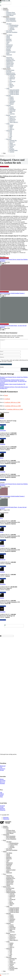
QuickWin (2, 471)
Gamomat (11, 151)
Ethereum (11, 85)
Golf (7, 43)
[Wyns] (2, 517)
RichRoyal (2, 559)
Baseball (8, 49)
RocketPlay (3, 584)
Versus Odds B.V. (13, 122)
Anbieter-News (10, 59)
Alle (1, 792)
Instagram (2, 808)
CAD (10, 136)
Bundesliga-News (10, 60)
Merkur (2, 779)
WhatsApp (2, 810)
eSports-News (9, 66)
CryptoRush (7, 399)
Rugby (8, 53)
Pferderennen (9, 44)
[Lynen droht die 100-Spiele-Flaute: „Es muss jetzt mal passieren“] (14, 310)
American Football (10, 52)
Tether (10, 87)
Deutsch (11, 97)
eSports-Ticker (9, 64)
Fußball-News (9, 61)
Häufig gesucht (7, 68)
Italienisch (11, 102)
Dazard (6, 395)
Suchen (2, 367)
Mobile (11, 126)
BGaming (11, 149)
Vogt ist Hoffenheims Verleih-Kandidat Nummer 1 (12, 293)
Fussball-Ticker (10, 63)
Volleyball (8, 47)
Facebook (2, 805)
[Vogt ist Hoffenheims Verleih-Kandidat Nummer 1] (14, 277)
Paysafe (2, 770)
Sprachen (8, 95)
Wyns (1, 518)
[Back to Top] (0, 975)
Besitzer (8, 115)
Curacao (11, 106)
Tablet (10, 127)
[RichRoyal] (2, 558)
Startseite (5, 8)
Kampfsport (9, 46)
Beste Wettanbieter (10, 18)
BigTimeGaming (13, 150)
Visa (10, 80)
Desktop (11, 125)
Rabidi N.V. (12, 120)
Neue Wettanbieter (10, 19)
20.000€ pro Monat (14, 94)
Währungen (9, 130)
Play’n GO (12, 142)
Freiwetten (12, 29)
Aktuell (8, 67)
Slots (4, 153)
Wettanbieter (6, 16)
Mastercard (12, 78)
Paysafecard (12, 81)
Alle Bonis (9, 23)
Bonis (4, 22)
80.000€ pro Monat (14, 92)
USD (10, 133)
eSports (8, 36)
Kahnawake (12, 111)
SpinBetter (2, 444)
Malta (10, 112)
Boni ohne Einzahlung (11, 32)
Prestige (2, 418)
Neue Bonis (9, 30)
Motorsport (9, 40)
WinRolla (2, 572)
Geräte (7, 123)
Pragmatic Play (13, 140)
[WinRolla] (2, 570)
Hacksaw (11, 146)
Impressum (5, 817)
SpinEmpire (3, 430)
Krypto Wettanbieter (11, 21)
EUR (10, 132)
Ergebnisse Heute (10, 12)
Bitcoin (11, 84)
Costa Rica (12, 113)
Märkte (5, 33)
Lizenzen (8, 105)
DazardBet (2, 611)
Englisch (11, 98)
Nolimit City (12, 144)
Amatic (11, 147)
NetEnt (11, 143)
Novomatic (2, 780)
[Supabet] (2, 596)
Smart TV (11, 129)
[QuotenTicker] (5, 4)
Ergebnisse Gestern (11, 14)
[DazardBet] (2, 610)
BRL (10, 137)
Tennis (7, 42)
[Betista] (2, 456)
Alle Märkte (9, 35)
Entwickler (9, 139)
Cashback (11, 28)
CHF (10, 135)
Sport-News (9, 57)
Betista (1, 458)
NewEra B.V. (12, 119)
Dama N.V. (12, 118)
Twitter (2, 807)
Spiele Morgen (9, 15)
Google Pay (12, 77)
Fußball (8, 37)
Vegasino (2, 545)
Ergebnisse (5, 9)
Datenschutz (6, 819)
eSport (1, 795)
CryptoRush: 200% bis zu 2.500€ (12, 402)
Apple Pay (12, 75)
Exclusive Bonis (10, 70)
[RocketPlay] (2, 583)
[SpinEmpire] (2, 429)
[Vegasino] (2, 544)
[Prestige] (2, 416)
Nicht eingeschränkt (14, 90)
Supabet (2, 598)
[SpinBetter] (2, 442)
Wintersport (9, 54)
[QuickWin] (2, 470)
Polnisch (11, 104)
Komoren (11, 108)
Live (7, 11)
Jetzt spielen (3, 424)
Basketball (8, 39)
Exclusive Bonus (13, 26)
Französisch (12, 101)
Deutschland (12, 109)
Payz (10, 82)
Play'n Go (2, 782)
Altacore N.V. (12, 116)
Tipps (1, 796)
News (4, 56)
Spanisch (11, 99)
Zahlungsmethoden (11, 74)
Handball (8, 50)
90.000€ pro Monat (14, 91)
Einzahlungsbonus (13, 25)
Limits (7, 88)
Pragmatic (2, 783)
